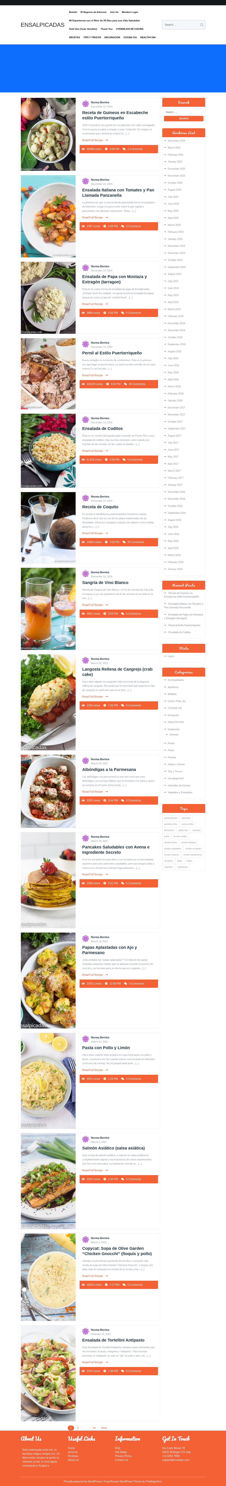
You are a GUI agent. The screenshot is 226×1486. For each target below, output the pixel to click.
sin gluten (168, 861)
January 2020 (175, 239)
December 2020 (176, 168)
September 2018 (177, 344)
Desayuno (173, 715)
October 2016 (175, 505)
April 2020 (173, 217)
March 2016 (174, 555)
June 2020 (173, 203)
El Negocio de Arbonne (94, 12)
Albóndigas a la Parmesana (109, 769)
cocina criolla (187, 824)
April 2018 (173, 379)
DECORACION (112, 37)
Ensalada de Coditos (102, 428)
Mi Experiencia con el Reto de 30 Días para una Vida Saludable (104, 20)
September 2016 (177, 512)
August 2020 (174, 189)
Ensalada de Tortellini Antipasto (113, 1340)
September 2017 (177, 428)
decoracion (169, 830)
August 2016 (174, 520)
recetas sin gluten (193, 848)
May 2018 (173, 372)
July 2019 (173, 281)
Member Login (130, 12)
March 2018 (174, 386)
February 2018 (175, 393)
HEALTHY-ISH (148, 37)
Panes (171, 743)
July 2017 (173, 442)
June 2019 (173, 288)
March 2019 (174, 309)
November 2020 (176, 175)
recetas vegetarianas (192, 855)
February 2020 (175, 231)
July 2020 (173, 196)
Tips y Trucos (175, 771)
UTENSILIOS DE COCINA (129, 29)
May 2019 (173, 295)
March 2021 (174, 147)
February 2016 (175, 562)
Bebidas (172, 694)
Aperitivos (173, 687)
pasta (166, 836)
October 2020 (175, 182)
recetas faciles (170, 842)
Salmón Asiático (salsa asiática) (113, 1148)
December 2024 (176, 140)
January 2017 (175, 484)
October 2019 (175, 260)
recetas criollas (180, 836)
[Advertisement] (113, 69)
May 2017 (173, 456)
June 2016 (173, 534)
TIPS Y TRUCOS (92, 37)
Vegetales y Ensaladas (180, 792)
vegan (189, 861)
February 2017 (175, 477)
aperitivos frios (170, 824)
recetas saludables (172, 848)
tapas (179, 861)
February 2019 (175, 316)
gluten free (183, 830)
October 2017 (175, 421)
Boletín (73, 12)
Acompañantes (176, 680)
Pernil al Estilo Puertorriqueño (112, 353)
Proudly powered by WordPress (83, 1481)
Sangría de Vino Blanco (105, 582)
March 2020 (174, 224)
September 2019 (177, 267)
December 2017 (176, 407)
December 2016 (176, 491)
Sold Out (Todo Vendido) (83, 29)
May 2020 (173, 210)
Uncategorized (175, 778)
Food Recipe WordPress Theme (123, 1481)
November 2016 (176, 498)
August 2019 (174, 274)
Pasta (171, 750)
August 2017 (174, 435)
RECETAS (74, 37)
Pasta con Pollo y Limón (106, 1047)
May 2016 (173, 541)
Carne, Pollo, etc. (177, 701)
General (173, 734)
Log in (171, 656)
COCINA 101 (130, 37)
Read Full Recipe (92, 140)
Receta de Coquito (100, 506)
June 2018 (173, 365)
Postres (172, 757)
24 (94, 1427)
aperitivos (186, 818)
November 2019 (176, 253)
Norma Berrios (100, 102)
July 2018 (173, 358)
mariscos (196, 830)
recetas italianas (188, 842)
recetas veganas (171, 855)
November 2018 (176, 330)
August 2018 (174, 351)
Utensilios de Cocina (179, 785)
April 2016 (173, 548)
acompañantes (171, 818)
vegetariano (182, 867)
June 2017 (173, 449)
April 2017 (173, 463)
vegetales (168, 867)
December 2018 (176, 323)
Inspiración (174, 729)
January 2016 (175, 569)
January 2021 (175, 161)
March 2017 (174, 470)
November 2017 (176, 414)
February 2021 (175, 154)
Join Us (114, 12)
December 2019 (176, 245)
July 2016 (173, 526)
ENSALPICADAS (43, 24)
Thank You (107, 29)
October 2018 (175, 337)
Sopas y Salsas (176, 764)
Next (104, 1427)
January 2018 (175, 400)
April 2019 (173, 302)
